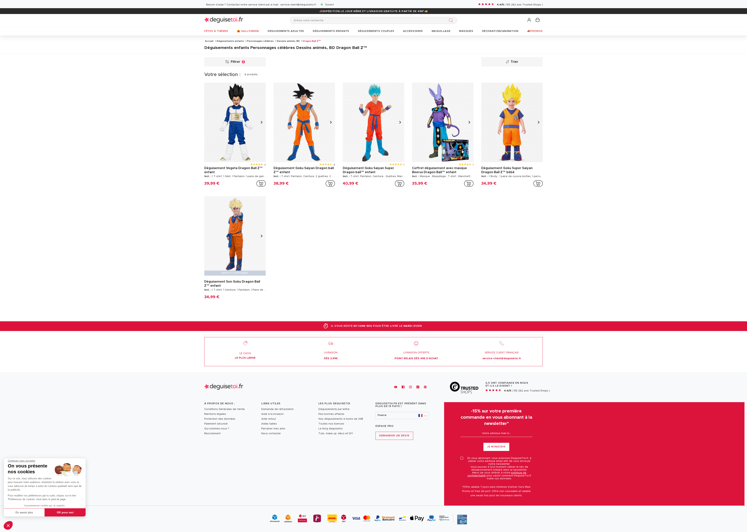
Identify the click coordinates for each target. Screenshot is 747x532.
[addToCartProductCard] (261, 183)
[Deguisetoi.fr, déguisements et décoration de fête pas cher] (223, 20)
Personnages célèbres (260, 41)
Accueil (209, 41)
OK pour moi (65, 512)
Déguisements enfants (230, 41)
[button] (8, 525)
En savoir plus (24, 512)
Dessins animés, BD (288, 41)
